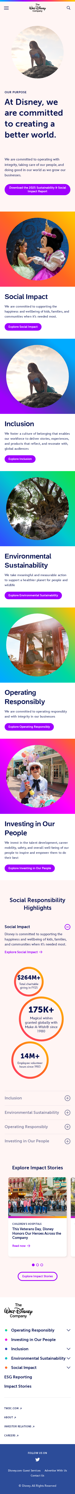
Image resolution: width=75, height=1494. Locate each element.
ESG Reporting (18, 1377)
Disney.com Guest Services (24, 1470)
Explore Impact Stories (37, 1276)
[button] (37, 927)
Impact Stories (17, 1386)
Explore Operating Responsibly (29, 726)
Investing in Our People (33, 1339)
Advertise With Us (56, 1470)
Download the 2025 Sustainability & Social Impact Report (37, 189)
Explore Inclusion (20, 458)
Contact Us (37, 1475)
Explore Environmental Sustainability (33, 595)
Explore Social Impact (23, 326)
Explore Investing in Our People (29, 868)
